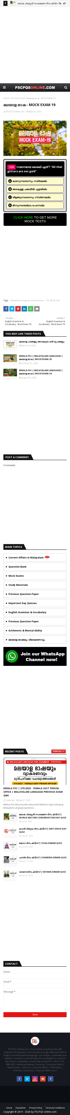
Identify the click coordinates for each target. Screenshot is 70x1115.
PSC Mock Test (18, 98)
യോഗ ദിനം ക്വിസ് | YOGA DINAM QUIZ (40, 843)
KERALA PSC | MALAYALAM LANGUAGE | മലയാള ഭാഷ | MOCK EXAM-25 (41, 357)
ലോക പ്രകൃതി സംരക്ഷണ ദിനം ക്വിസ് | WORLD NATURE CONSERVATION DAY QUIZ (42, 816)
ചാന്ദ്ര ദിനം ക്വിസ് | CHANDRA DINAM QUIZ (43, 857)
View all (57, 751)
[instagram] (35, 1079)
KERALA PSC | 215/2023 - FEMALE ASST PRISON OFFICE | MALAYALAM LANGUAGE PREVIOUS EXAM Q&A (33, 792)
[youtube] (43, 1079)
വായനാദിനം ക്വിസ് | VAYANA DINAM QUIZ (42, 871)
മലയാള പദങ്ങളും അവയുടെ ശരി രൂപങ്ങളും (41, 341)
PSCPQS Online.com (15, 111)
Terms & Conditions (55, 1107)
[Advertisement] (35, 45)
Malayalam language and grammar (27, 300)
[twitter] (27, 1079)
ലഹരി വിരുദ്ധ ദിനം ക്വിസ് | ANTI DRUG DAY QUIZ (42, 830)
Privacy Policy (35, 1107)
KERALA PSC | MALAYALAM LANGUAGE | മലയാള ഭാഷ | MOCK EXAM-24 (41, 372)
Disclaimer (21, 1107)
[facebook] (19, 1079)
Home (6, 98)
